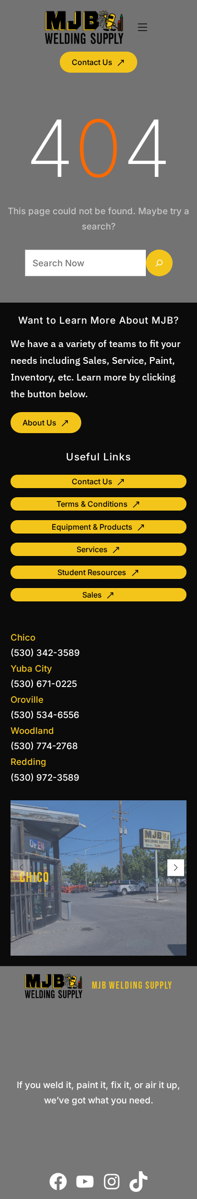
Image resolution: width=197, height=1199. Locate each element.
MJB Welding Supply (132, 986)
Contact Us (92, 62)
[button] (175, 867)
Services (92, 549)
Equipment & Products (92, 527)
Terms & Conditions (92, 504)
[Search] (159, 263)
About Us (39, 422)
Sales (92, 595)
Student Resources (91, 572)
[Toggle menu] (142, 27)
